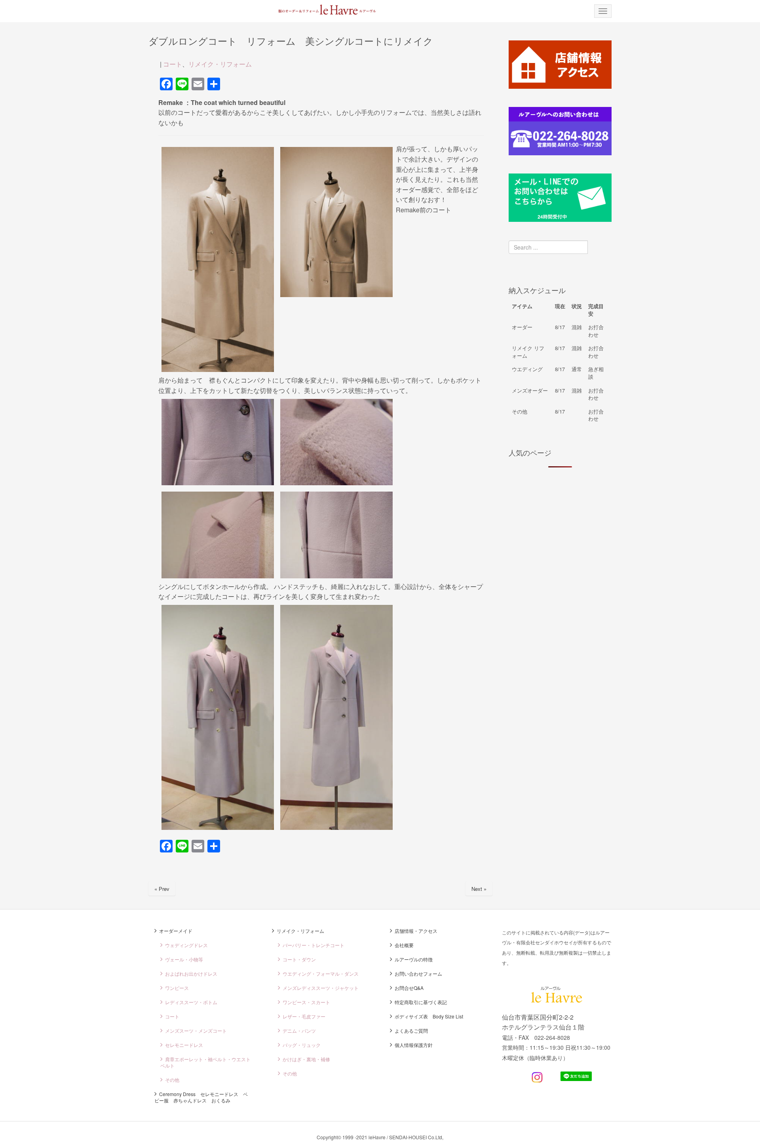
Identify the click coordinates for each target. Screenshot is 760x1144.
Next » (478, 888)
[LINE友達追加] (576, 1078)
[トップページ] (321, 9)
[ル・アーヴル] (556, 1000)
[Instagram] (537, 1080)
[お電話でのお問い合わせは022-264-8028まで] (560, 152)
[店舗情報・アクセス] (560, 86)
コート (172, 64)
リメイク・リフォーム (220, 64)
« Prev (161, 888)
